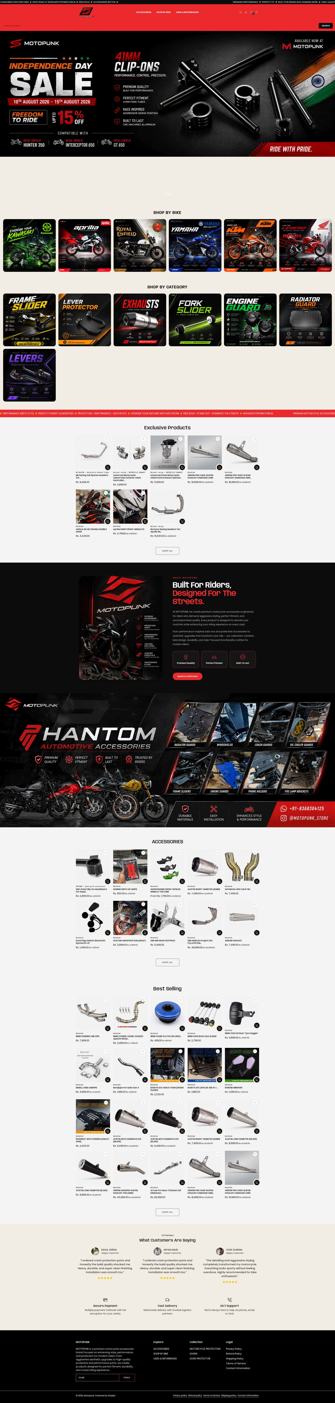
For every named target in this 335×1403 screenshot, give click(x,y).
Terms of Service (236, 1363)
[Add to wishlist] (106, 439)
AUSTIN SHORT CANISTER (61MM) (204, 889)
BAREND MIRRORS (233, 1088)
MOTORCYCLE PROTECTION (205, 1348)
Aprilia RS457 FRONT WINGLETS (128, 529)
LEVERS (193, 1353)
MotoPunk (191, 472)
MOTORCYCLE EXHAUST (137, 472)
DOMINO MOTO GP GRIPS (125, 889)
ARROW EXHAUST (233, 941)
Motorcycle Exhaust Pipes (98, 472)
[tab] (165, 194)
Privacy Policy (234, 1348)
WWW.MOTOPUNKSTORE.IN (267, 2)
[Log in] (246, 12)
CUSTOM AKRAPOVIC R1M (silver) (129, 941)
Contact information (248, 1395)
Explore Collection (187, 676)
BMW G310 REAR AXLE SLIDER (202, 1036)
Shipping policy (228, 1395)
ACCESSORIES (161, 1348)
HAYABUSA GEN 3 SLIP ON (237, 889)
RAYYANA (79, 886)
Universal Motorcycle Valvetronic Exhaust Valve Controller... (127, 477)
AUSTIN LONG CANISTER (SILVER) (241, 1139)
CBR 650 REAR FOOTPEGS (162, 941)
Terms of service (211, 1395)
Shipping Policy (234, 1358)
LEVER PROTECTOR (200, 1358)
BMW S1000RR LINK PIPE (87, 1036)
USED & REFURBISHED (165, 1358)
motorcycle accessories (95, 886)
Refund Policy (234, 1353)
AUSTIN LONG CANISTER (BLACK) (91, 1190)
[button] (240, 12)
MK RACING (80, 472)
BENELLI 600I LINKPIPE (86, 1088)
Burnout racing (119, 472)
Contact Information (238, 1368)
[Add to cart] (107, 467)
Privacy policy (180, 1395)
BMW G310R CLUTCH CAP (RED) (165, 1036)
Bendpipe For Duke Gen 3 (126, 1088)
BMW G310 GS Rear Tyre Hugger (241, 1033)
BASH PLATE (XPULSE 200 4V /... (203, 1088)
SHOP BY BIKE (160, 1353)
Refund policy (195, 1395)
